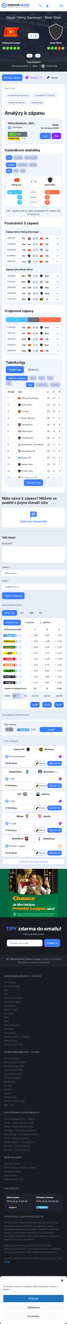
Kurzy (55, 77)
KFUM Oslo (27, 471)
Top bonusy (11, 1188)
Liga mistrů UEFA (13, 1073)
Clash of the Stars (13, 1044)
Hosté (33, 165)
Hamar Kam (27, 464)
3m (23, 170)
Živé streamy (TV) (13, 1179)
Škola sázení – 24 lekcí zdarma (20, 1167)
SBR (31, 613)
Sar (47, 250)
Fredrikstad (27, 438)
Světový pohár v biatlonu (17, 1036)
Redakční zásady (48, 1276)
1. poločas (29, 622)
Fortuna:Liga (10, 1097)
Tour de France (12, 1025)
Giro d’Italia (10, 1032)
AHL (6, 994)
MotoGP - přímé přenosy (17, 1149)
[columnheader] (11, 392)
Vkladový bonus (44, 1197)
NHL (6, 990)
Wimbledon (10, 1005)
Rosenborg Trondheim (32, 444)
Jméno (6, 567)
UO (22, 613)
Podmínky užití (17, 1276)
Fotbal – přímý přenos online (19, 1122)
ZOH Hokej (9, 982)
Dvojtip (18, 157)
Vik (46, 238)
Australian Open (12, 1001)
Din (23, 238)
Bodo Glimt (26, 404)
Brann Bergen (28, 418)
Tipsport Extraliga (13, 998)
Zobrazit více (33, 482)
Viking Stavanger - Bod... (21, 123)
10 (50, 378)
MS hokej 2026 (12, 986)
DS (40, 613)
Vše (9, 170)
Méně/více (30, 157)
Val (23, 287)
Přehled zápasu (12, 77)
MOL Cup (9, 1104)
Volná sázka (13, 1197)
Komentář (7, 543)
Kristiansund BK (29, 477)
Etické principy (32, 1276)
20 (33, 378)
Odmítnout (33, 1307)
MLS (6, 1021)
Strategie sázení (12, 1171)
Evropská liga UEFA (14, 1066)
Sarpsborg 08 (28, 451)
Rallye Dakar (10, 1040)
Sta (23, 256)
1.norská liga (51, 66)
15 (41, 378)
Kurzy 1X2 (9, 613)
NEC (24, 276)
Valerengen (27, 431)
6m (16, 170)
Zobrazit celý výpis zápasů (33, 861)
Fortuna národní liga (14, 1101)
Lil (47, 299)
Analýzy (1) (36, 77)
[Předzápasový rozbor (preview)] (60, 846)
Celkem (11, 165)
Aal (24, 261)
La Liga (8, 1085)
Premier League (12, 1077)
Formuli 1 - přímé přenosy (17, 1146)
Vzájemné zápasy (16, 102)
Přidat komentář (13, 595)
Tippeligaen (33, 61)
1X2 (9, 157)
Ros (24, 244)
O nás (7, 1261)
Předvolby (33, 1316)
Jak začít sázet (12, 1163)
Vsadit (45, 136)
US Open (8, 1013)
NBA (6, 1017)
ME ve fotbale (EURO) (15, 1062)
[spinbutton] (18, 696)
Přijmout (34, 1298)
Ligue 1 (8, 1093)
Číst (56, 136)
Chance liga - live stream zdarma (21, 1134)
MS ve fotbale (11, 1058)
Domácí (23, 165)
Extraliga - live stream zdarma (20, 1130)
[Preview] (60, 846)
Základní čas (12, 622)
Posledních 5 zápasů (45, 95)
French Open (11, 1009)
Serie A (7, 1089)
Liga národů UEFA (13, 1070)
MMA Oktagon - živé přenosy (19, 1142)
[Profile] (47, 6)
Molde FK (26, 457)
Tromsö (25, 411)
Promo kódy (10, 1175)
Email (5, 581)
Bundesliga (10, 1081)
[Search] (40, 5)
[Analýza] (60, 756)
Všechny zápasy (17, 378)
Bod (47, 276)
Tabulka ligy (37, 102)
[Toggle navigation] (61, 5)
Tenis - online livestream (16, 1138)
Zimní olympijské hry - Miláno (19, 1118)
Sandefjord (26, 424)
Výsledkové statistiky (18, 95)
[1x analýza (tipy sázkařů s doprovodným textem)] (60, 756)
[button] (62, 1280)
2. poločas (45, 622)
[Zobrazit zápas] (57, 238)
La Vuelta (9, 1029)
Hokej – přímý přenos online (18, 1126)
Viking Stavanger (29, 398)
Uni (46, 282)
